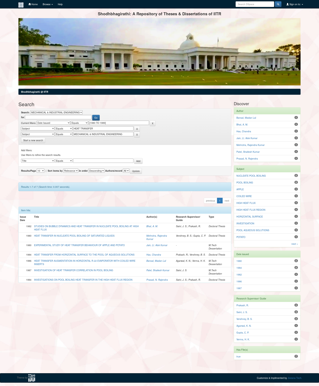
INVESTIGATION (245, 223)
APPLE (240, 189)
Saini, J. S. (242, 312)
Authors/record (113, 170)
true (238, 356)
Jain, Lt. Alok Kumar (156, 245)
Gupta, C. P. (242, 332)
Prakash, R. (242, 305)
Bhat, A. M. (152, 226)
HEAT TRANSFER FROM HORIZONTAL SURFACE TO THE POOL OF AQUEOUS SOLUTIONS (84, 254)
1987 (239, 288)
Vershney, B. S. (244, 319)
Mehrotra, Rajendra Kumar (250, 145)
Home (34, 4)
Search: (25, 112)
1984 (239, 267)
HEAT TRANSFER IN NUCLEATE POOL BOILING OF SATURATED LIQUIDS (74, 235)
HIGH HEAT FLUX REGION (250, 209)
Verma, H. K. (243, 339)
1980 (239, 261)
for (22, 117)
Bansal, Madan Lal (156, 260)
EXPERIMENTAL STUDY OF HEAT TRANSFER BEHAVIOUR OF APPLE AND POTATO (79, 245)
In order (83, 170)
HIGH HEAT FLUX (246, 203)
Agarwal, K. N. (243, 325)
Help (60, 4)
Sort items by (55, 170)
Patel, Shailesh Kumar (157, 270)
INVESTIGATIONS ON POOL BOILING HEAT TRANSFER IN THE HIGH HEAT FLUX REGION (83, 279)
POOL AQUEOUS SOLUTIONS (252, 230)
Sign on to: (295, 4)
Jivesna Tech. (295, 378)
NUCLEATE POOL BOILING (251, 175)
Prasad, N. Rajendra (157, 279)
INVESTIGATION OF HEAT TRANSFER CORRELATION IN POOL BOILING (73, 270)
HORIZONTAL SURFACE (249, 216)
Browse (47, 4)
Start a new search (33, 140)
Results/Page (28, 170)
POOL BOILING (244, 182)
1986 (239, 281)
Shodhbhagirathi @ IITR (34, 91)
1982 (239, 274)
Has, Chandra (153, 254)
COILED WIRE (244, 196)
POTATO (240, 237)
